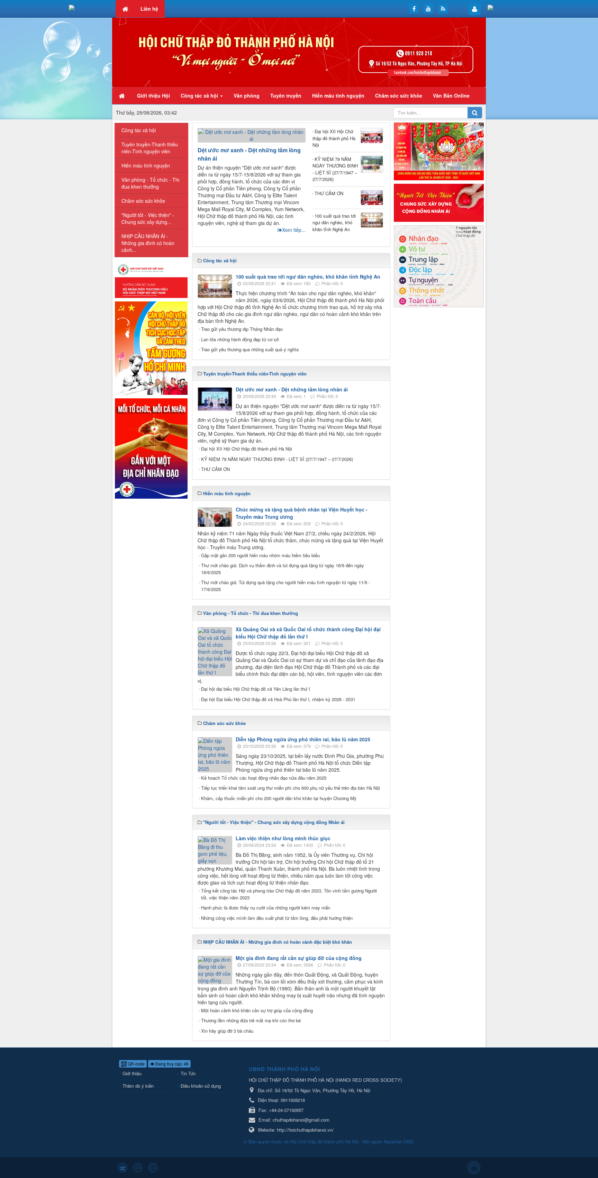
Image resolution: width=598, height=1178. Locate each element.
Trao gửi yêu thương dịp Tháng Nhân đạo (242, 329)
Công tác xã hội (138, 130)
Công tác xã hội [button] (200, 95)
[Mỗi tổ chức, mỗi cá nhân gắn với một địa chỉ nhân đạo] (151, 447)
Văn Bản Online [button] (451, 95)
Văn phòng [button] (247, 95)
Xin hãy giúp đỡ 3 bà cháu (227, 1030)
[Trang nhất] (123, 95)
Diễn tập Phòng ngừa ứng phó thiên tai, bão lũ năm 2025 (303, 739)
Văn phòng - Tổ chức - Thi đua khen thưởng (150, 183)
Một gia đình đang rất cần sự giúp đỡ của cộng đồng (299, 957)
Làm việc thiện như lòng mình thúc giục (283, 838)
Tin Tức (188, 1073)
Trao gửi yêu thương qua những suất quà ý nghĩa (250, 349)
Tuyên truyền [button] (285, 95)
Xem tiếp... (294, 229)
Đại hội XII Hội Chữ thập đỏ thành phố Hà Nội (333, 138)
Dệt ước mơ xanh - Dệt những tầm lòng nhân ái (292, 389)
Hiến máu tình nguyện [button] (338, 95)
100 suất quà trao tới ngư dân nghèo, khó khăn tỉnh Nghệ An (334, 222)
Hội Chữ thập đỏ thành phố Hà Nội (324, 1141)
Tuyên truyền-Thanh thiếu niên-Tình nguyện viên (149, 148)
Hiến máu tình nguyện (145, 165)
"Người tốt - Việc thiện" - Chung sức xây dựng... (147, 218)
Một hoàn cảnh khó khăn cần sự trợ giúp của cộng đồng (257, 1010)
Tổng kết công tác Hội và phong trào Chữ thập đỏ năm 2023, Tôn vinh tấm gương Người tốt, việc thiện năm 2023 (289, 894)
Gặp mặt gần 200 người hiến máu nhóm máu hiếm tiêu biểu (260, 555)
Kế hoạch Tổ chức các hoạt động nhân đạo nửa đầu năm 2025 (263, 777)
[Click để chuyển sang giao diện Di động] (153, 1167)
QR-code (136, 1064)
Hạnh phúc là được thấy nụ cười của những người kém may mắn (265, 907)
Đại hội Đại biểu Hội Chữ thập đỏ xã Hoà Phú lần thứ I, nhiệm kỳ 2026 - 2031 (278, 699)
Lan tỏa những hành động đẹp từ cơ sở (240, 339)
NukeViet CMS (398, 1141)
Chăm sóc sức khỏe (143, 200)
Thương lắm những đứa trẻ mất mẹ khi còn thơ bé (251, 1020)
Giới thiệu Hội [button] (153, 95)
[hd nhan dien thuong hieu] (151, 280)
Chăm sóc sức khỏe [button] (398, 95)
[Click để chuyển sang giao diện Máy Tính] (138, 1167)
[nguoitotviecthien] (439, 201)
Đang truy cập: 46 (171, 1064)
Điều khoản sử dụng (201, 1085)
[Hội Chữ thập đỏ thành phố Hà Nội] (299, 51)
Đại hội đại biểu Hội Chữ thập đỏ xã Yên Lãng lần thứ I (255, 689)
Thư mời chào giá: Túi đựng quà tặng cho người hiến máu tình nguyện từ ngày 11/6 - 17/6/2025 (285, 585)
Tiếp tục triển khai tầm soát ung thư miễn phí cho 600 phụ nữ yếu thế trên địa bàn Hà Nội (290, 788)
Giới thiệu (132, 1073)
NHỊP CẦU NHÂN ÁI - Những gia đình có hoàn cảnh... (147, 243)
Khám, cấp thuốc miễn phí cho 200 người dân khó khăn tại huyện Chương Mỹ (278, 798)
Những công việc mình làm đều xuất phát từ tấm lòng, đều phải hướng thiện (277, 918)
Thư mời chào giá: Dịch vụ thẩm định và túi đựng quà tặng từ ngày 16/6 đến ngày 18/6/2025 (282, 569)
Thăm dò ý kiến (138, 1085)
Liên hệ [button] (149, 8)
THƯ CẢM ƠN (329, 193)
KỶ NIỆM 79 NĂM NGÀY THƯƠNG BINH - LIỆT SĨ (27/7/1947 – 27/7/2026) (335, 169)
